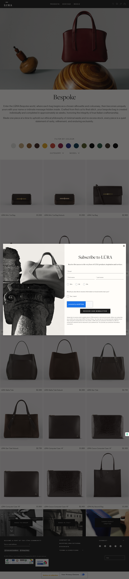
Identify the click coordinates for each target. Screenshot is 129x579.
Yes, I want (73, 296)
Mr (79, 284)
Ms (87, 284)
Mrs (71, 284)
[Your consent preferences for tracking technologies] (127, 434)
